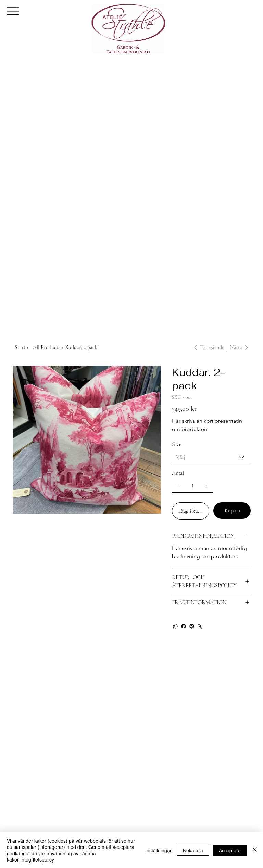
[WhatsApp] (175, 626)
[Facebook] (183, 626)
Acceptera (230, 850)
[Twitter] (200, 626)
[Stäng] (255, 850)
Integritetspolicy (37, 859)
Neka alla (193, 850)
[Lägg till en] (206, 486)
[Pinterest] (191, 626)
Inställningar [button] (158, 850)
